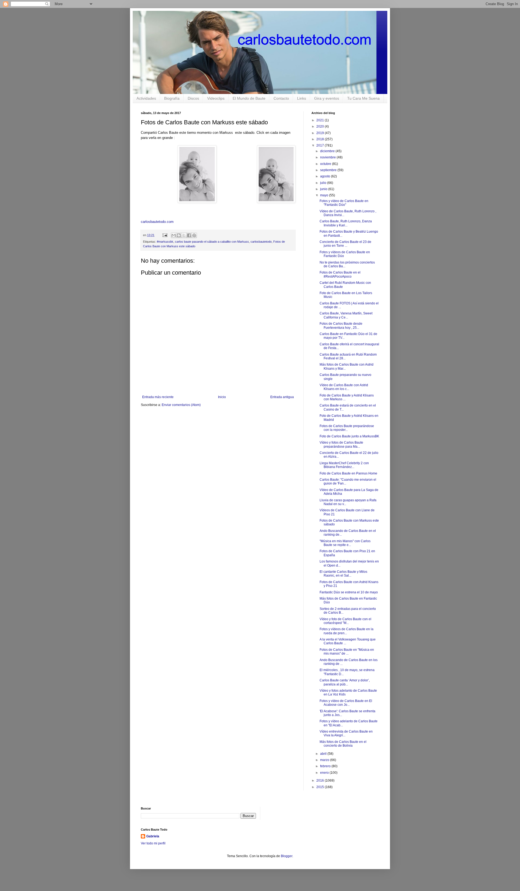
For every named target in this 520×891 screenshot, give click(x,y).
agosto (325, 176)
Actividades (146, 98)
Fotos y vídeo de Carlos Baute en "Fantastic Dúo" (344, 203)
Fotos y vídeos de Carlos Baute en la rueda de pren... (346, 631)
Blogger (286, 856)
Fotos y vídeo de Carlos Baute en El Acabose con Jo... (346, 703)
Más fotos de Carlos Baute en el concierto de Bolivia (343, 743)
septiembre (328, 170)
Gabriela (152, 836)
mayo (324, 195)
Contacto (281, 98)
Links (301, 98)
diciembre (328, 151)
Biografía (172, 98)
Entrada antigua (282, 397)
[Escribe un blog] (178, 235)
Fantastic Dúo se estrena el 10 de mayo (349, 592)
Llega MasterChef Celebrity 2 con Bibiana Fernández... (344, 465)
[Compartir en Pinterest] (194, 235)
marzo (325, 760)
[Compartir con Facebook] (189, 235)
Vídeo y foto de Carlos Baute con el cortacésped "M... (345, 621)
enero (325, 773)
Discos (193, 98)
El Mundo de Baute (249, 98)
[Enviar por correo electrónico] (173, 235)
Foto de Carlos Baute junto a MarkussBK (349, 436)
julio (323, 183)
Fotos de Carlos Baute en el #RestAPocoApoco (340, 274)
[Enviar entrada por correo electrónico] (164, 235)
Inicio (222, 397)
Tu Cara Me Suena (363, 98)
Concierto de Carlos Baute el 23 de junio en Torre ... (345, 244)
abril (323, 754)
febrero (326, 766)
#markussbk (165, 241)
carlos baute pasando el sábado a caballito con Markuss (212, 241)
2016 (320, 780)
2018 (320, 139)
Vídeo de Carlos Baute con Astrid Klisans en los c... (344, 387)
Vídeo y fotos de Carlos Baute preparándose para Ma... (341, 444)
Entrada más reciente (158, 397)
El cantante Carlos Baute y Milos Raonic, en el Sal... (343, 573)
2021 (320, 120)
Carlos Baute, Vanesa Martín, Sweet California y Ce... (346, 315)
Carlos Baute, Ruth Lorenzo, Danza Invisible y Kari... (346, 223)
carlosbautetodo (261, 241)
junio (324, 189)
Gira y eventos (326, 98)
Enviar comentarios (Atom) (181, 405)
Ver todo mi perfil (153, 843)
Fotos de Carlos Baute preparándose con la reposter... (347, 428)
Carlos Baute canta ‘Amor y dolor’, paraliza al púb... (345, 682)
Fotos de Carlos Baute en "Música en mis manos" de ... (347, 651)
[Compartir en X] (184, 235)
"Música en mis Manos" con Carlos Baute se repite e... (345, 543)
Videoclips (216, 98)
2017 (320, 145)
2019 (320, 133)
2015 (320, 787)
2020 (320, 126)
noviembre (328, 157)
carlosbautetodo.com (158, 222)
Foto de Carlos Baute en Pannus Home (348, 473)
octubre (326, 164)
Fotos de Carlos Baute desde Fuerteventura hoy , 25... (341, 325)
